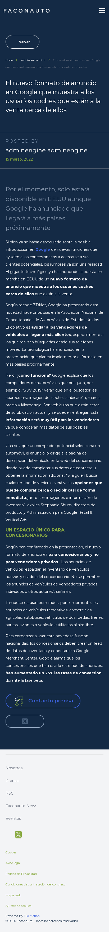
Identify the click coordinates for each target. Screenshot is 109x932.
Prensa (12, 780)
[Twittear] (25, 721)
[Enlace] (27, 11)
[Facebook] (8, 834)
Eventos (13, 818)
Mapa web (13, 895)
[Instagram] (38, 834)
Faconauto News (21, 805)
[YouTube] (28, 834)
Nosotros (14, 768)
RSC (9, 793)
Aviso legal (13, 863)
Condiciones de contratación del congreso (35, 884)
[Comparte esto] (13, 721)
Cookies (11, 852)
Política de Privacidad (21, 874)
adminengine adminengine (47, 150)
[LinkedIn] (47, 834)
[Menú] (102, 10)
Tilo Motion (32, 916)
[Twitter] (18, 835)
